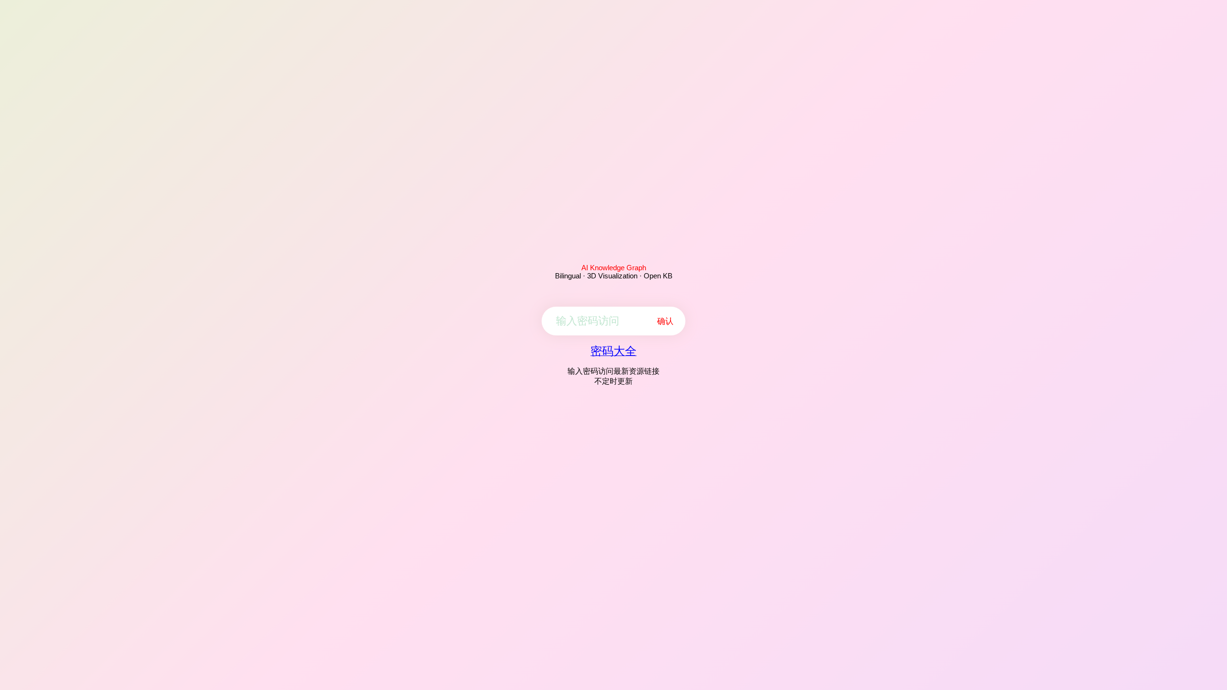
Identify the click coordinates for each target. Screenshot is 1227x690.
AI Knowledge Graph (613, 268)
